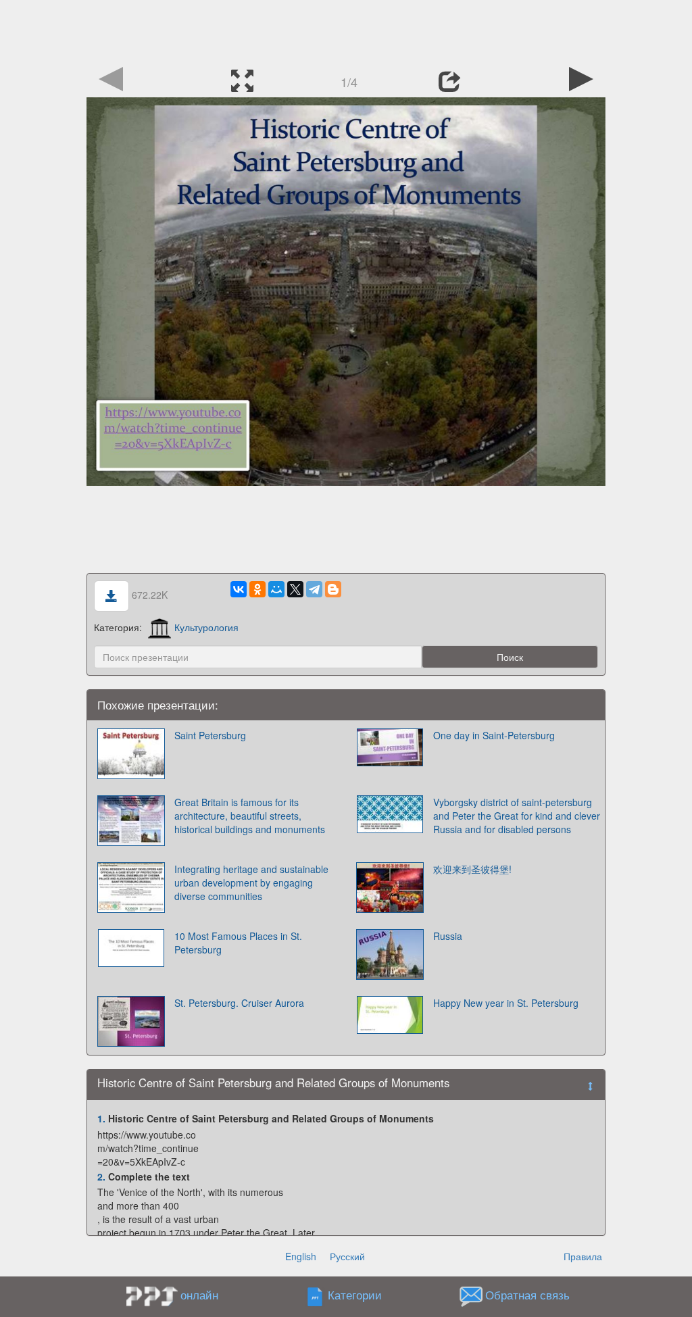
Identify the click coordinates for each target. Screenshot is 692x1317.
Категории (355, 1295)
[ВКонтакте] (238, 589)
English (300, 1256)
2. (101, 1176)
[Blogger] (333, 589)
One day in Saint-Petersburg (494, 735)
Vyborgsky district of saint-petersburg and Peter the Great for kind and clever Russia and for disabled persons (516, 815)
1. (101, 1118)
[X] (295, 589)
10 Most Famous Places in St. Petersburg (238, 942)
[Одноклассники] (257, 589)
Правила (583, 1256)
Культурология (206, 627)
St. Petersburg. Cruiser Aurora (239, 1003)
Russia (447, 936)
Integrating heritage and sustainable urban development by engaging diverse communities (251, 882)
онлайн (199, 1295)
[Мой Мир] (276, 589)
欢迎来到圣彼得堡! (472, 869)
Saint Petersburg (210, 735)
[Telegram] (314, 589)
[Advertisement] (346, 30)
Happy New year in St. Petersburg (505, 1003)
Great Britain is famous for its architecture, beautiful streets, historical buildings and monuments (249, 815)
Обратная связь (527, 1295)
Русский (347, 1256)
